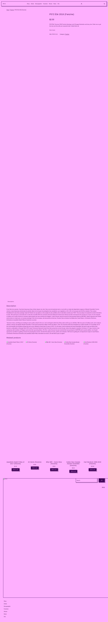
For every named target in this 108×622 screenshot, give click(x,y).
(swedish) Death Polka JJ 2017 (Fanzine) (15, 463)
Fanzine (12, 9)
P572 (4, 3)
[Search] (102, 480)
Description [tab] (11, 301)
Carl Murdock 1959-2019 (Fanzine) (92, 463)
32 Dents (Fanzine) (34, 462)
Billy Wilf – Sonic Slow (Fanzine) (54, 463)
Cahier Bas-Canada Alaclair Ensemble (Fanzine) (73, 463)
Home (8, 9)
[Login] (81, 3)
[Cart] (104, 3)
